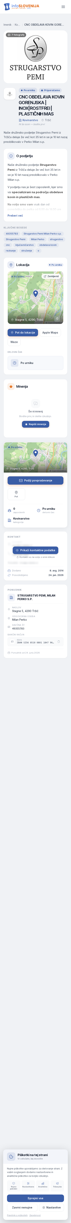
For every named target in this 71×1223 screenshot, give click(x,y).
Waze (14, 342)
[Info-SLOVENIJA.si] (22, 7)
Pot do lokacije (25, 332)
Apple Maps (50, 332)
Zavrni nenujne (22, 1207)
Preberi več (15, 215)
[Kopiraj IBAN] (58, 641)
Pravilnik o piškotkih (17, 1215)
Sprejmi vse (35, 1198)
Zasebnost (35, 1215)
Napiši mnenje (37, 424)
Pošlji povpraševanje (38, 480)
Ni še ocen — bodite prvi (32, 124)
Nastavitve (53, 1207)
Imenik (8, 24)
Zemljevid (53, 276)
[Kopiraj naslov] (57, 319)
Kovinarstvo (18, 24)
